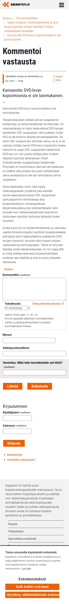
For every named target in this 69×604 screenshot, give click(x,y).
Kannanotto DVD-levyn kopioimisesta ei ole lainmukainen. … (33, 95)
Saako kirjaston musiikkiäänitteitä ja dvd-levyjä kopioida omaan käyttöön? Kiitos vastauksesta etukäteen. (31, 27)
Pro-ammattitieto (27, 18)
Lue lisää (26, 568)
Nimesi (7, 334)
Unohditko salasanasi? (21, 459)
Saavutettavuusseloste (22, 538)
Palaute (12, 524)
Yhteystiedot (15, 531)
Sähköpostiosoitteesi (16, 348)
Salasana (9, 425)
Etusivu (7, 18)
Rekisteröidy (14, 454)
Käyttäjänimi (11, 412)
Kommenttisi (11, 275)
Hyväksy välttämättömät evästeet (33, 595)
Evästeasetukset (32, 579)
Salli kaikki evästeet (32, 587)
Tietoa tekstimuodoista (46, 303)
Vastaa (8, 269)
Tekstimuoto (13, 303)
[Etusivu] (17, 4)
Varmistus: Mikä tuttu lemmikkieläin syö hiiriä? (32, 362)
